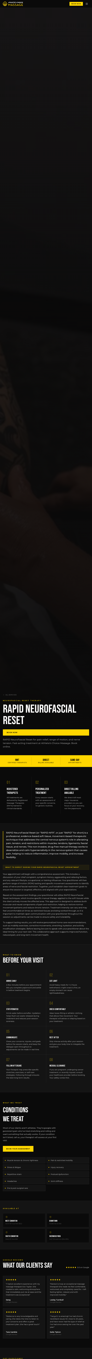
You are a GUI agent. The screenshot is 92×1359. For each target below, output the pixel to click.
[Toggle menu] (86, 3)
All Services (11, 695)
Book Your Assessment (18, 1149)
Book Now (76, 4)
